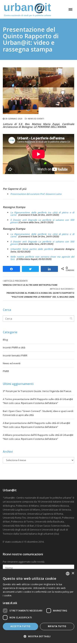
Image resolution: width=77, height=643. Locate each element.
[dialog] (38, 606)
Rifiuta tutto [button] (57, 626)
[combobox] (68, 573)
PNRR (6, 371)
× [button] (72, 573)
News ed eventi (36, 118)
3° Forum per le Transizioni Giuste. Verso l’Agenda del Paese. (37, 391)
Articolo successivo (40, 292)
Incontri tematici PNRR (15, 355)
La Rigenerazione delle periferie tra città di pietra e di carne (42, 213)
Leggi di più (10, 602)
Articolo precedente (30, 282)
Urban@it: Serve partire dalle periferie (31, 249)
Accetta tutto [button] (20, 626)
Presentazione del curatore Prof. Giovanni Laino (35, 194)
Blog (5, 339)
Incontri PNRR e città (14, 347)
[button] (38, 636)
